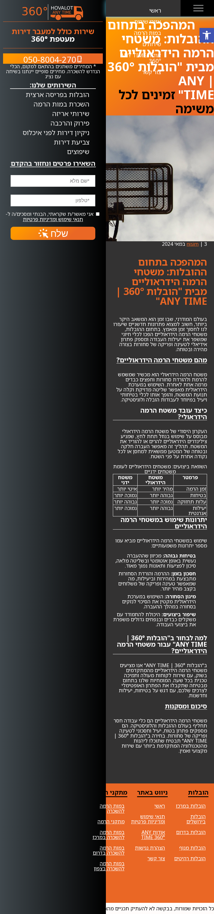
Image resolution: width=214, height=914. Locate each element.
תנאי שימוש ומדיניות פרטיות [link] (53, 219)
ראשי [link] (159, 805)
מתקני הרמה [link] (111, 821)
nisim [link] (193, 243)
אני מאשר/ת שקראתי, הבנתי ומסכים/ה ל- (50, 217)
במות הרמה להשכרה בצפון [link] (109, 866)
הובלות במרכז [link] (191, 805)
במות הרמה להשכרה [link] (112, 808)
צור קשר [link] (156, 858)
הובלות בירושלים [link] (196, 819)
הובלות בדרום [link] (191, 832)
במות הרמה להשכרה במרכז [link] (109, 834)
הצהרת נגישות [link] (150, 847)
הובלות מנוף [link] (192, 847)
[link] (207, 35)
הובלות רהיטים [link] (190, 858)
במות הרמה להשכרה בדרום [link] (109, 850)
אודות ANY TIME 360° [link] (153, 834)
